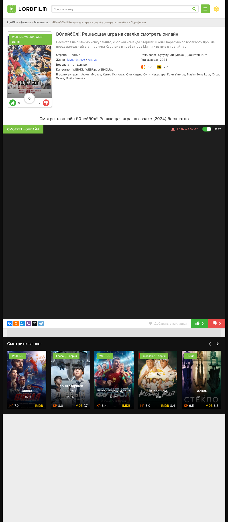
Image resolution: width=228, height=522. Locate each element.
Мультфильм (42, 22)
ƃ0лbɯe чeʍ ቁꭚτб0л (114, 391)
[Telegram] (41, 323)
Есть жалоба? (187, 129)
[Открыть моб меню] (205, 8)
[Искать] (194, 9)
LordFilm (12, 22)
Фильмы (25, 22)
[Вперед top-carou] (217, 344)
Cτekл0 (201, 391)
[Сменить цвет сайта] (216, 8)
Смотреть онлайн (23, 129)
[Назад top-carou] (209, 344)
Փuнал (26, 391)
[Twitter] (34, 323)
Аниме (93, 59)
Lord (32, 9)
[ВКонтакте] (9, 323)
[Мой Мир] (22, 323)
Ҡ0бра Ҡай (158, 391)
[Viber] (28, 323)
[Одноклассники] (16, 323)
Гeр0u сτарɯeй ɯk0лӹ (70, 388)
